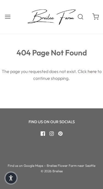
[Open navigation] (7, 16)
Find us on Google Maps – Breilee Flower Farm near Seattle (51, 165)
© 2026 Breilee (52, 171)
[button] (11, 178)
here (92, 71)
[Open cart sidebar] (95, 16)
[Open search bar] (80, 16)
